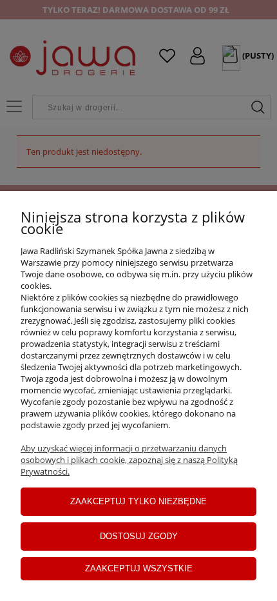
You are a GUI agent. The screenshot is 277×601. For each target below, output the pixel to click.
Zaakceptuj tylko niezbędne (138, 501)
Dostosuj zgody (139, 536)
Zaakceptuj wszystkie (139, 568)
